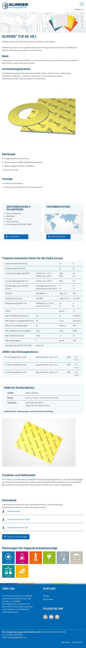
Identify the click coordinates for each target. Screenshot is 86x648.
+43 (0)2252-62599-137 (57, 632)
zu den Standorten (58, 236)
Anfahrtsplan (48, 599)
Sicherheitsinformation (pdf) (18, 519)
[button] (82, 4)
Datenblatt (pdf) (13, 511)
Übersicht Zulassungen (17, 536)
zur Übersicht (13, 236)
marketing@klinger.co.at (17, 637)
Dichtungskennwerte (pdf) (17, 527)
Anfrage (46, 596)
